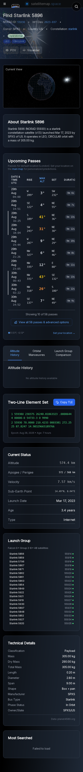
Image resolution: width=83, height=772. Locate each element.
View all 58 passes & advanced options (44, 322)
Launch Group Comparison (63, 352)
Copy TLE (66, 402)
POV (13, 50)
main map (17, 168)
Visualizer (33, 50)
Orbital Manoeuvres (37, 352)
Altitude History (14, 352)
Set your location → (64, 333)
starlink (72, 29)
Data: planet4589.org (63, 719)
